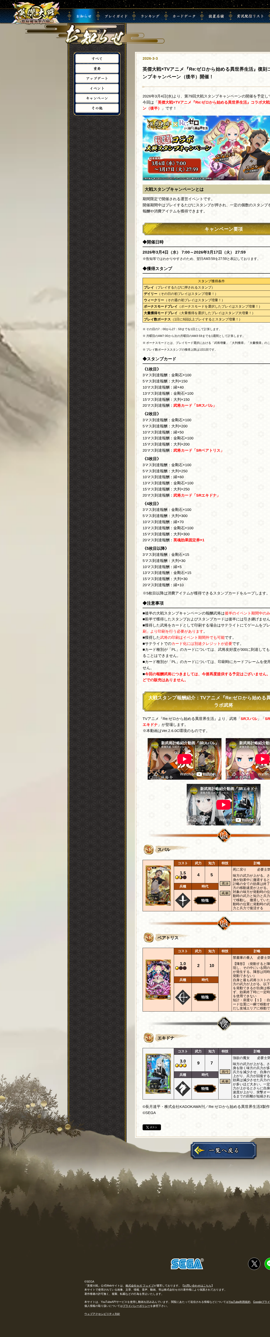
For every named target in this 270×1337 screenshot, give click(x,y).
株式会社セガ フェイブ (140, 1285)
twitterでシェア (254, 1264)
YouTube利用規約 (239, 1301)
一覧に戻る (223, 1150)
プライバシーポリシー (136, 1305)
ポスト (153, 1127)
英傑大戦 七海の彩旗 (36, 13)
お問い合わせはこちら (197, 1285)
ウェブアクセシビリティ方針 (102, 1313)
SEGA (187, 1263)
